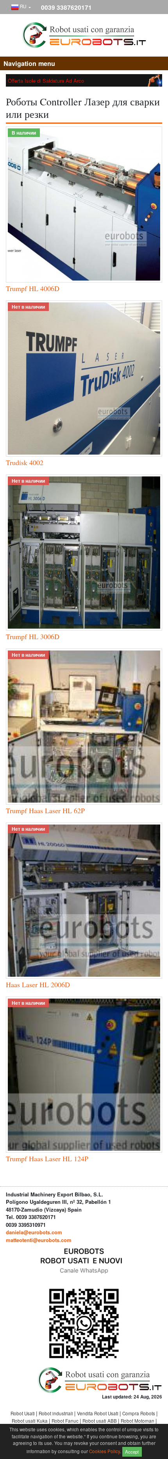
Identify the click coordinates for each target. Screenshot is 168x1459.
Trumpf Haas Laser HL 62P (45, 810)
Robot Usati (23, 1413)
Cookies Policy (104, 1451)
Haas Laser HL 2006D (38, 984)
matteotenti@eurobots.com (38, 1240)
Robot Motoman (138, 1421)
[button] (21, 7)
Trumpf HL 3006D (32, 636)
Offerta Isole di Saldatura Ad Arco (46, 80)
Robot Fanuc (66, 1421)
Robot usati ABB (100, 1421)
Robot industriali (56, 1413)
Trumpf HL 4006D (32, 288)
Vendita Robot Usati (98, 1413)
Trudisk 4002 (24, 462)
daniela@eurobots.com (34, 1232)
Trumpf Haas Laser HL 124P (47, 1158)
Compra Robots (139, 1413)
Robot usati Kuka (30, 1421)
